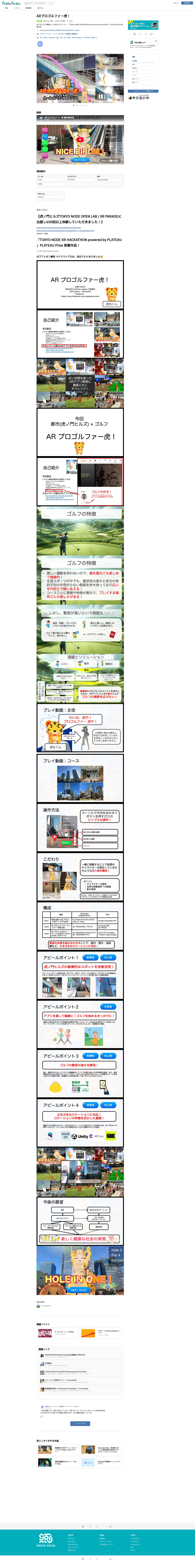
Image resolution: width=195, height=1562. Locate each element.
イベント (17, 8)
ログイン (176, 3)
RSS (132, 1547)
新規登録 (187, 3)
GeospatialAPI (103, 180)
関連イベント (135, 79)
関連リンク (135, 82)
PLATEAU (71, 180)
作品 (6, 8)
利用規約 (102, 1539)
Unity (40, 180)
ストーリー (135, 72)
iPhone (40, 197)
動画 (133, 64)
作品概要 (134, 61)
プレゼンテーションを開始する (143, 91)
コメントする (80, 1423)
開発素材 (28, 8)
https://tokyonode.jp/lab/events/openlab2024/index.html (59, 228)
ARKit (40, 184)
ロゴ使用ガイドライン (106, 1544)
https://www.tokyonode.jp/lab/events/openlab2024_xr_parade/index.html (65, 231)
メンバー (134, 75)
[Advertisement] (80, 1489)
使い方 (41, 8)
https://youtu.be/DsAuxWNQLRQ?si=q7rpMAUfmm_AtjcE (59, 30)
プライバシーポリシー (106, 1542)
